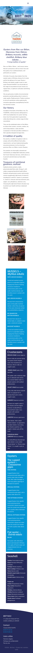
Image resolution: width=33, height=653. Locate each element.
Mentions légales (8, 639)
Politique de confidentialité (10, 641)
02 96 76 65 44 (7, 632)
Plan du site (6, 643)
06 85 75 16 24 (7, 630)
